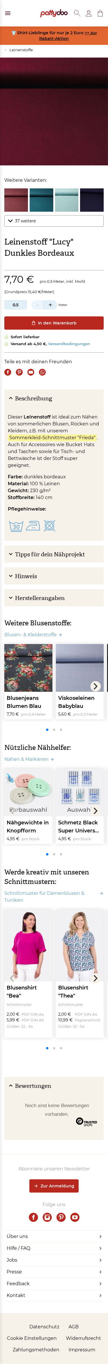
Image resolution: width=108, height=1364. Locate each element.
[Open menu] (7, 13)
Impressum (82, 1349)
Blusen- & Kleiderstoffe (30, 634)
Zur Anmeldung (57, 1186)
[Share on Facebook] (7, 372)
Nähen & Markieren (26, 759)
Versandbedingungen (69, 343)
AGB (74, 1326)
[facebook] (33, 1217)
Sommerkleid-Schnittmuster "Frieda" (52, 437)
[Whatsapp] (42, 372)
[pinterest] (61, 1217)
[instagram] (47, 1217)
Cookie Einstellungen (32, 1338)
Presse (14, 1272)
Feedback (18, 1283)
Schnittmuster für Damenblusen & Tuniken (44, 897)
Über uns (17, 1236)
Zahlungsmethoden (36, 1349)
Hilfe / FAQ (18, 1248)
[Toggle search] (77, 13)
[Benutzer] (88, 13)
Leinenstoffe (18, 49)
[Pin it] (19, 372)
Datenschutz (44, 1326)
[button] (100, 13)
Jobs (12, 1260)
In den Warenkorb (57, 323)
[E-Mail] (30, 372)
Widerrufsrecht (83, 1338)
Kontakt (16, 1295)
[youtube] (74, 1217)
